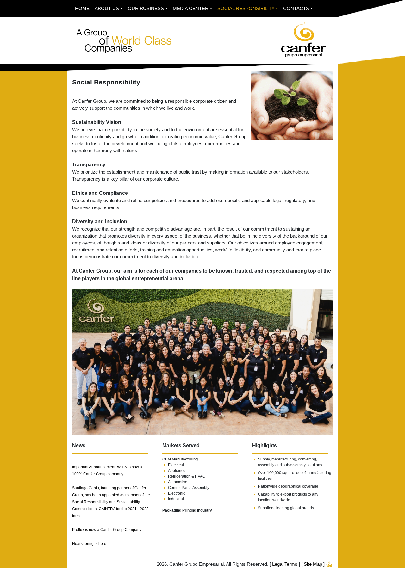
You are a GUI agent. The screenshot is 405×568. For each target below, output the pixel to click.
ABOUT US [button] (107, 8)
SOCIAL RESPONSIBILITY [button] (246, 8)
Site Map (313, 564)
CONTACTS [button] (296, 8)
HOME (82, 8)
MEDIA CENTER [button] (191, 8)
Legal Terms (284, 564)
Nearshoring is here (89, 543)
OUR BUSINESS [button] (146, 8)
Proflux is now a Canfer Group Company (106, 530)
